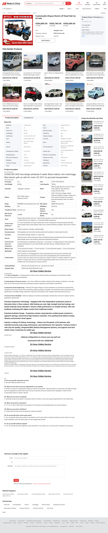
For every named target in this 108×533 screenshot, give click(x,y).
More (83, 36)
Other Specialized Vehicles (38, 494)
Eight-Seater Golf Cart (54, 494)
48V (62, 136)
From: (11, 458)
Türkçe (86, 522)
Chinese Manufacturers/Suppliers (34, 520)
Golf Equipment (17, 504)
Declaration (71, 526)
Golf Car (27, 504)
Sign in (104, 4)
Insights (96, 520)
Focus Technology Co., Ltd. (43, 526)
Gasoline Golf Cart (68, 494)
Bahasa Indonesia (101, 522)
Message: (10, 466)
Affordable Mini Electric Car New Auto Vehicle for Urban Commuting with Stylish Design (99, 122)
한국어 (67, 522)
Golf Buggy (35, 504)
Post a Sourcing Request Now (42, 483)
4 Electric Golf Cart (24, 508)
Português (26, 522)
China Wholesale (47, 520)
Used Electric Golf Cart (59, 504)
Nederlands (57, 522)
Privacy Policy (79, 526)
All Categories (7, 8)
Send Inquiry (45, 40)
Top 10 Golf (50, 508)
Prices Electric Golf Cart (10, 508)
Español (20, 522)
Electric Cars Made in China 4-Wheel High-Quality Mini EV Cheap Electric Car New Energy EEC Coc (99, 198)
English (14, 522)
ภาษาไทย (81, 522)
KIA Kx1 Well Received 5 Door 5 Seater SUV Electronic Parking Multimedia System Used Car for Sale (99, 185)
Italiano (45, 522)
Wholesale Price (56, 520)
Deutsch (51, 522)
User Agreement (63, 526)
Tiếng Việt (92, 522)
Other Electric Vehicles (8, 494)
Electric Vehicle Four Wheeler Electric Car (99, 147)
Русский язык (39, 522)
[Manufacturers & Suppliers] (11, 3)
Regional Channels (74, 520)
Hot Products (13, 520)
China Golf (6, 504)
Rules (105, 8)
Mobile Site (90, 520)
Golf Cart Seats (46, 504)
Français (32, 522)
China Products (21, 520)
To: (12, 462)
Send (16, 480)
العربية (63, 522)
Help (77, 8)
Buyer (69, 8)
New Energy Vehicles (22, 494)
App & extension (86, 8)
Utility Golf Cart (6, 496)
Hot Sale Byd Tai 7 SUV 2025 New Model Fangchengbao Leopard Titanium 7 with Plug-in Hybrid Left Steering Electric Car (99, 135)
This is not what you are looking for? (23, 483)
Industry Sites (65, 520)
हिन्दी (77, 522)
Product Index (83, 520)
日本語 (72, 522)
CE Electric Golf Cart (38, 508)
